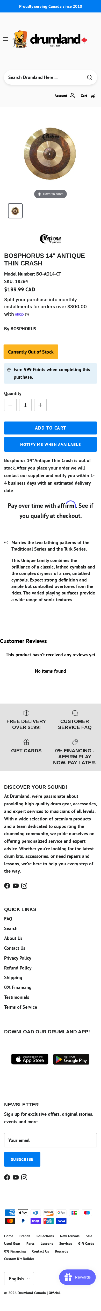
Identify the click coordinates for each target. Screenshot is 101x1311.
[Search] (90, 77)
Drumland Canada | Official (39, 1292)
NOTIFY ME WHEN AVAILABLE (50, 444)
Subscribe (22, 1159)
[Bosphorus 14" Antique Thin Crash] (15, 210)
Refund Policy (18, 968)
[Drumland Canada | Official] (50, 39)
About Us (13, 938)
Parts (30, 1243)
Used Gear (12, 1243)
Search (11, 928)
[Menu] (5, 39)
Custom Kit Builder (19, 1258)
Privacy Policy (17, 958)
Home (8, 1236)
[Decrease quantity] (10, 405)
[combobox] (43, 77)
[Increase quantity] (40, 405)
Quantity (12, 393)
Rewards (61, 1251)
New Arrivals (70, 1236)
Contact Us (14, 948)
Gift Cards (86, 1243)
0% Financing (18, 987)
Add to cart (50, 428)
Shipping (13, 977)
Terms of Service (20, 1007)
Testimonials (16, 997)
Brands (24, 1236)
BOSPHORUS (23, 329)
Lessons (47, 1243)
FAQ (8, 919)
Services (65, 1243)
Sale (89, 1236)
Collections (45, 1236)
